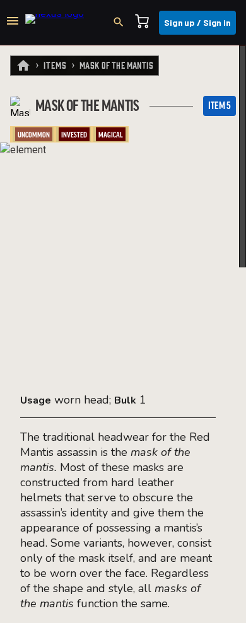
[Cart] (145, 22)
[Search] (122, 22)
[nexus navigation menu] (12, 22)
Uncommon (34, 135)
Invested (74, 135)
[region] (123, 334)
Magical (110, 135)
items (55, 64)
